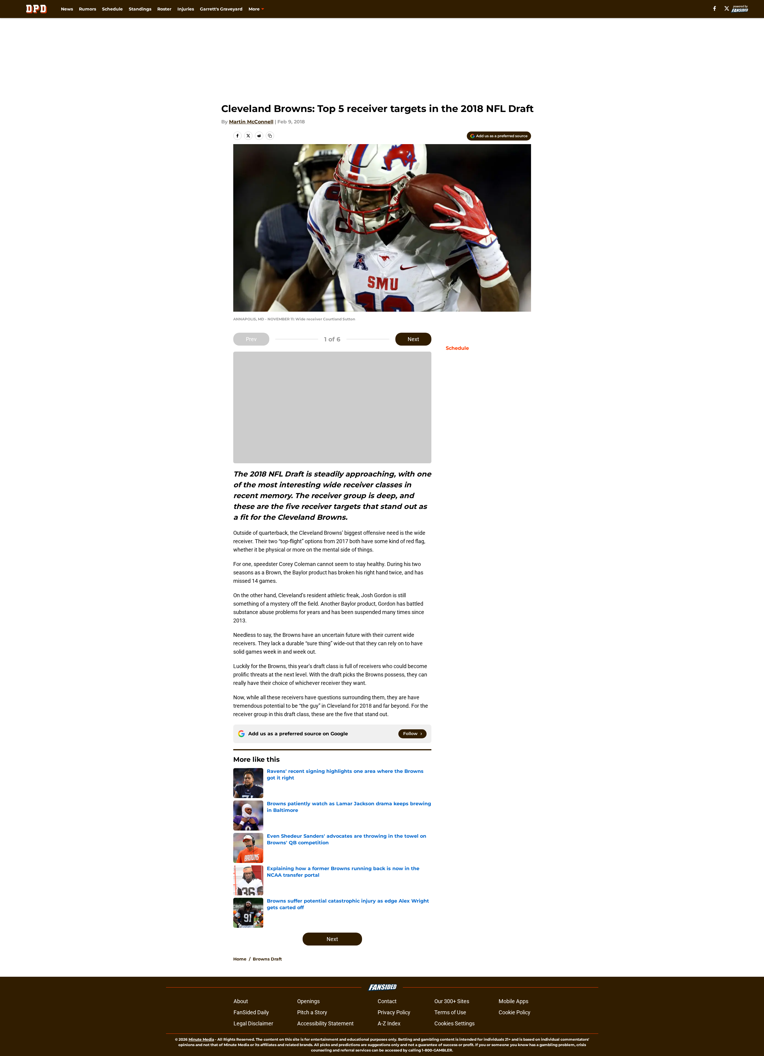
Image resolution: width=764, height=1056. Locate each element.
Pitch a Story (312, 1012)
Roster (164, 9)
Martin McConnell (251, 122)
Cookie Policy (514, 1012)
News (67, 9)
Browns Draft (267, 959)
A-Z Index (389, 1023)
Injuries (185, 9)
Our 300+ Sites (451, 1001)
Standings (140, 9)
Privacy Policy (394, 1012)
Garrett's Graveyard (221, 9)
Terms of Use (450, 1012)
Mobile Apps (513, 1001)
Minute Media (201, 1039)
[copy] (270, 136)
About (241, 1001)
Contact (387, 1001)
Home (239, 959)
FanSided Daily (251, 1012)
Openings (308, 1001)
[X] (726, 8)
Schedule (112, 9)
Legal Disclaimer (253, 1023)
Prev (251, 339)
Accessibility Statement (325, 1023)
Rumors (87, 9)
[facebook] (714, 8)
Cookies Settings (454, 1023)
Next (413, 339)
